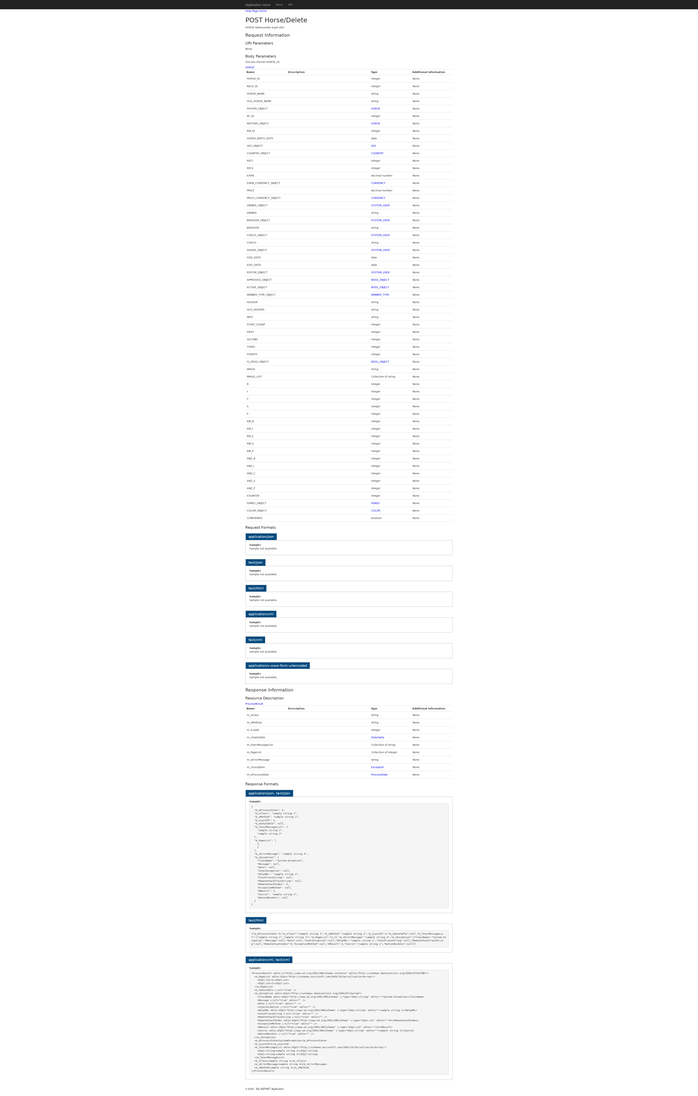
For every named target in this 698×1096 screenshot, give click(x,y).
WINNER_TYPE (380, 294)
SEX (373, 145)
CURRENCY (378, 183)
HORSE (249, 67)
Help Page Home (256, 10)
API (290, 4)
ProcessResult (254, 703)
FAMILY (375, 503)
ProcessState (379, 774)
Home (279, 4)
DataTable (377, 737)
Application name (257, 4)
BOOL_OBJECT (380, 279)
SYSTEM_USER (380, 205)
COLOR (375, 510)
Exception (377, 767)
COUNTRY (377, 153)
